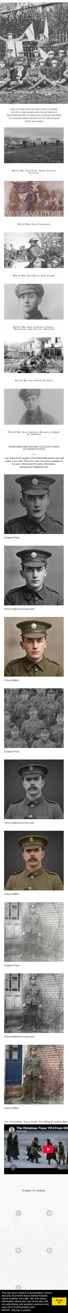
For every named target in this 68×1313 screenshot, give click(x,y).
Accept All (59, 1301)
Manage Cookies (21, 1310)
